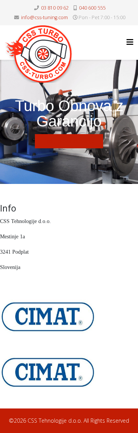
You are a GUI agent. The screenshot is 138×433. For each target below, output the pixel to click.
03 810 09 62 (55, 8)
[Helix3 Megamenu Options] (130, 42)
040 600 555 (92, 8)
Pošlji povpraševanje (69, 140)
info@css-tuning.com (44, 17)
